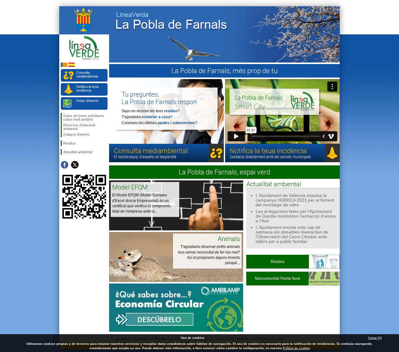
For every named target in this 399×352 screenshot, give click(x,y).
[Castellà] (71, 66)
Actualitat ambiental (77, 152)
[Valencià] (64, 66)
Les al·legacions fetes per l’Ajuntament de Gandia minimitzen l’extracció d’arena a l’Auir (296, 216)
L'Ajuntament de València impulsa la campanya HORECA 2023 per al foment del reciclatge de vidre (295, 200)
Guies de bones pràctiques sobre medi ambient (83, 117)
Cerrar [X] (375, 337)
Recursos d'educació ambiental (79, 127)
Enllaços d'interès (76, 134)
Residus (69, 143)
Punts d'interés (87, 101)
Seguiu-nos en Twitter (75, 164)
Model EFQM (130, 187)
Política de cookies (296, 348)
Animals (229, 239)
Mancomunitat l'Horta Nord (277, 278)
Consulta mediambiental (87, 74)
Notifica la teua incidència (87, 88)
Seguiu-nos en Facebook (64, 164)
